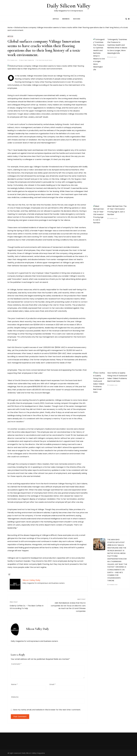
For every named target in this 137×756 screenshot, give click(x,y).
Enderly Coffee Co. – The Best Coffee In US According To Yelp (26, 607)
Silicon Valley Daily (45, 60)
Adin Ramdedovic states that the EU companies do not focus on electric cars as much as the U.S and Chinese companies (68, 607)
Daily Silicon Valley (68, 5)
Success (76, 19)
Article (56, 19)
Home (10, 27)
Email (53, 684)
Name (14, 684)
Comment (16, 664)
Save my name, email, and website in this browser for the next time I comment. (47, 710)
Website (14, 697)
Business (65, 19)
